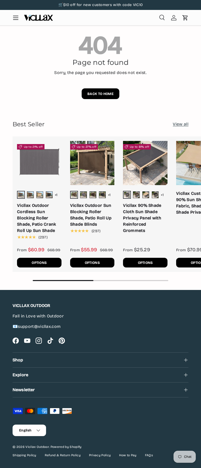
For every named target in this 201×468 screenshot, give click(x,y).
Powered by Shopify (66, 447)
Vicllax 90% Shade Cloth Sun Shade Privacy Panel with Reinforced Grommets (142, 218)
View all (180, 124)
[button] (185, 18)
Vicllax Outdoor (37, 447)
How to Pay (127, 455)
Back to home (100, 94)
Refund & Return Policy (63, 455)
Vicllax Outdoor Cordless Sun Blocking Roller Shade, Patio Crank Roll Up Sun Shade (36, 218)
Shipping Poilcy (24, 455)
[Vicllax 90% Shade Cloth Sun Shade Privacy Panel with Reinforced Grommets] (145, 163)
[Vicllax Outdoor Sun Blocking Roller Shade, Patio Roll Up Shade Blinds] (92, 163)
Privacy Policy (100, 455)
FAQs (149, 455)
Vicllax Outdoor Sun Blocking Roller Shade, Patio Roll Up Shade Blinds (90, 215)
